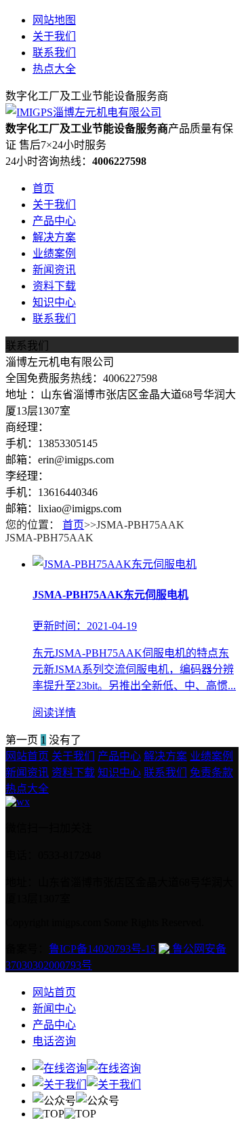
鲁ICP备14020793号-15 (102, 949)
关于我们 (54, 36)
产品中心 (54, 221)
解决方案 (54, 237)
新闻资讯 (54, 269)
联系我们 (54, 52)
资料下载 (54, 286)
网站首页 (27, 756)
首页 (43, 188)
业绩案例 (54, 253)
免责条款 (211, 772)
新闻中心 (54, 1008)
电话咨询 (54, 1041)
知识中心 (54, 302)
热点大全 (54, 69)
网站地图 (54, 20)
